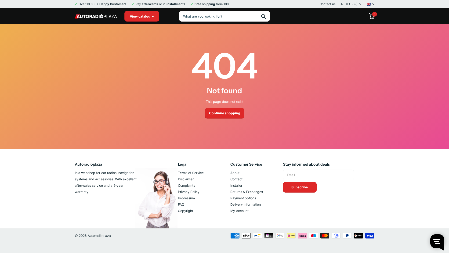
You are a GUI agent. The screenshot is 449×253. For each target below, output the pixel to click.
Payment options (243, 198)
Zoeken (263, 16)
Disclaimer (186, 179)
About (234, 173)
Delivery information (245, 204)
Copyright (185, 211)
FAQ (181, 204)
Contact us (328, 4)
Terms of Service (191, 173)
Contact (236, 179)
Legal (182, 164)
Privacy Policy (188, 192)
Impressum (186, 198)
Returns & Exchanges (246, 192)
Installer (236, 185)
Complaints (186, 185)
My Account (239, 211)
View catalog (140, 16)
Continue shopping (224, 113)
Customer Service (246, 164)
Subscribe (299, 187)
